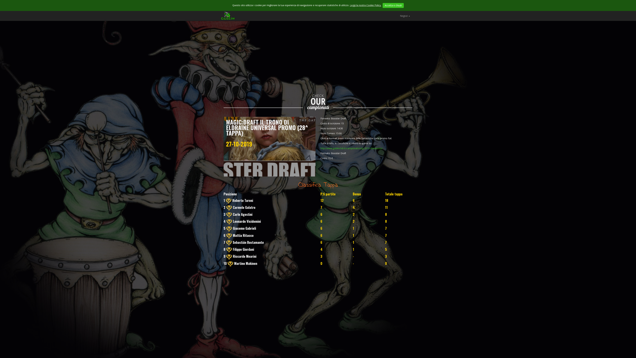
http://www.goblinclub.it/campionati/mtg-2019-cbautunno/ (351, 148)
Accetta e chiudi (393, 5)
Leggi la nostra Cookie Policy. (365, 5)
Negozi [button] (404, 15)
